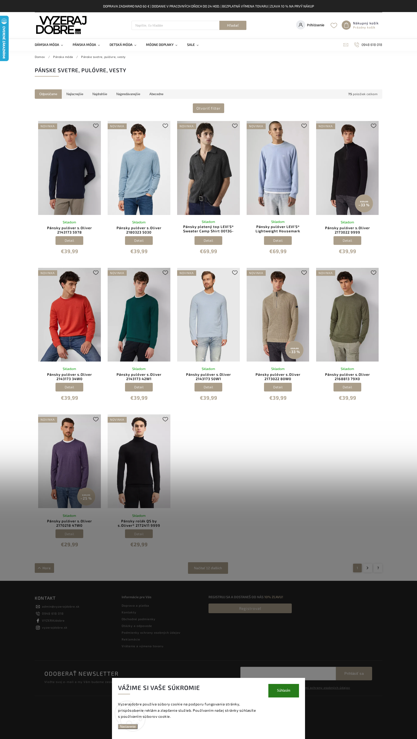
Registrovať (250, 608)
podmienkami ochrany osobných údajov (319, 687)
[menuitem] (51, 45)
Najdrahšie (99, 94)
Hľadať (233, 25)
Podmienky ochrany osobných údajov (151, 632)
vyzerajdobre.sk (55, 627)
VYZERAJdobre (53, 620)
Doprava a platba (135, 605)
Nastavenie (128, 726)
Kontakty (129, 612)
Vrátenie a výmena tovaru (142, 646)
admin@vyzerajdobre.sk (61, 606)
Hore (46, 568)
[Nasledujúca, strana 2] (367, 568)
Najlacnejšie (74, 94)
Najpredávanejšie (128, 94)
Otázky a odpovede (137, 626)
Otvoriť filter (208, 108)
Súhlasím (283, 690)
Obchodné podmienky (138, 619)
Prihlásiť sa (354, 673)
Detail (69, 240)
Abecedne (156, 94)
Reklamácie (131, 639)
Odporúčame (48, 94)
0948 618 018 (53, 613)
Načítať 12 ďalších (208, 568)
